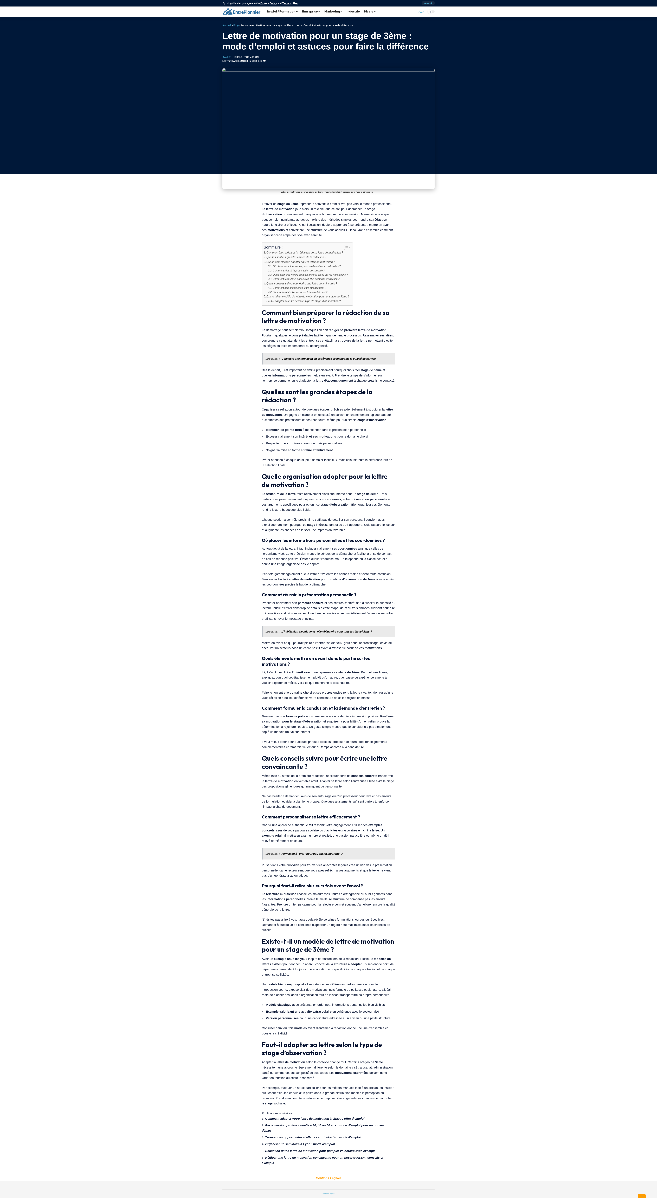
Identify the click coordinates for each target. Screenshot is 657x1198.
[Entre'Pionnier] (241, 11)
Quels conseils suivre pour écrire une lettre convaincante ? (301, 283)
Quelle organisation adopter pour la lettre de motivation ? (300, 261)
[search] (414, 11)
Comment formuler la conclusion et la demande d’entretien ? (306, 279)
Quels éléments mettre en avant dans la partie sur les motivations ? (310, 274)
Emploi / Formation (246, 57)
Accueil (226, 25)
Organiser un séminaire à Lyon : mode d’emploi (300, 1144)
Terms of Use (290, 3)
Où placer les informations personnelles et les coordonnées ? (307, 266)
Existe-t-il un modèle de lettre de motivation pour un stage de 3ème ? (307, 296)
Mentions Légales (329, 1178)
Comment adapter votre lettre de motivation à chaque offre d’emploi (314, 1118)
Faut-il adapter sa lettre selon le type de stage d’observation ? (303, 301)
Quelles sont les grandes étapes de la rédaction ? (296, 257)
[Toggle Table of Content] (345, 247)
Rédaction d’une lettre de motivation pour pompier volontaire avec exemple (320, 1151)
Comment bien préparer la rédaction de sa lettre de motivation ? (304, 252)
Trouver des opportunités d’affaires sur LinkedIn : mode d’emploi (313, 1137)
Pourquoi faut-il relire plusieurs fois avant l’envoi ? (300, 292)
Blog (236, 25)
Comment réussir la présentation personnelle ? (299, 270)
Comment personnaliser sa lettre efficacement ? (299, 288)
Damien (226, 57)
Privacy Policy (268, 3)
